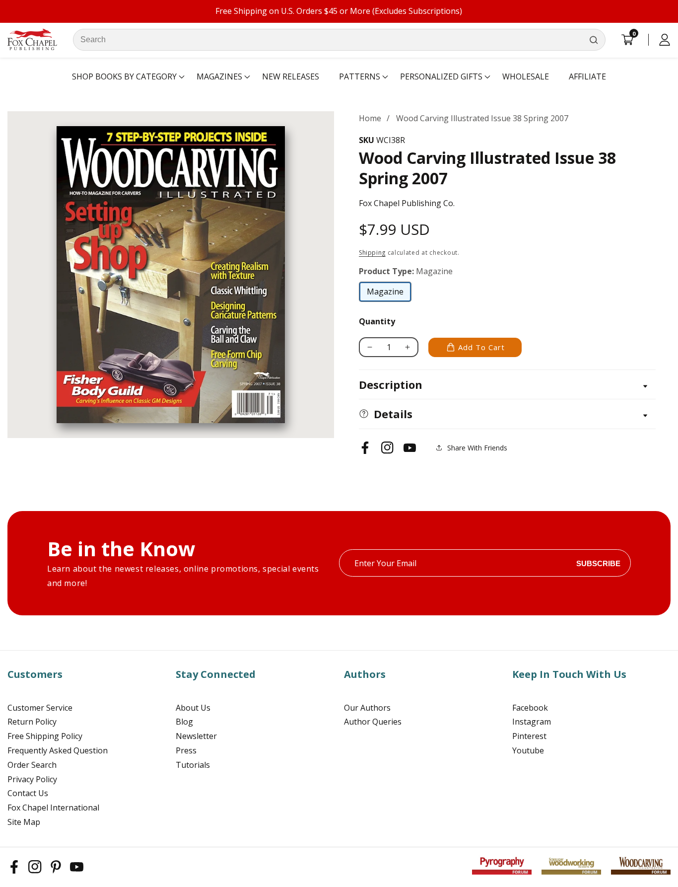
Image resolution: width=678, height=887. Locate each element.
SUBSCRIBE (598, 563)
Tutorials (193, 764)
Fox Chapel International (53, 807)
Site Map (23, 821)
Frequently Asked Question (57, 750)
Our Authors (367, 707)
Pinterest (529, 736)
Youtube (528, 750)
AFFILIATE (587, 76)
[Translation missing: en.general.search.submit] (594, 40)
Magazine (389, 294)
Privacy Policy (32, 779)
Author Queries (373, 721)
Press (186, 750)
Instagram (531, 721)
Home (370, 118)
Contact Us (27, 793)
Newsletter (196, 736)
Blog (184, 721)
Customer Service (39, 707)
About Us (193, 707)
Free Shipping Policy (44, 736)
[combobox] (339, 40)
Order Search (32, 764)
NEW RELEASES (290, 76)
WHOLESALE (525, 76)
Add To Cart (481, 347)
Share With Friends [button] (477, 447)
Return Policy (32, 721)
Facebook (530, 707)
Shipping (372, 252)
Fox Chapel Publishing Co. (407, 203)
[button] (124, 77)
